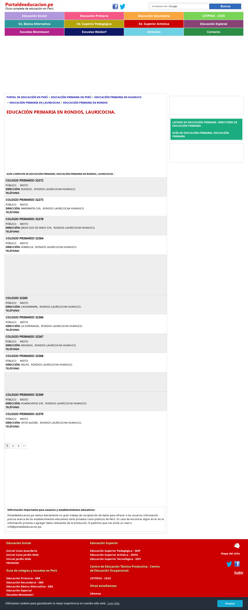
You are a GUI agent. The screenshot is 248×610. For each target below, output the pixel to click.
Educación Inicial (34, 16)
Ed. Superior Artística (154, 24)
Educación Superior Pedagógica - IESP (115, 550)
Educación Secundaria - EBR (25, 582)
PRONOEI (12, 563)
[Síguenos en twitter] (229, 564)
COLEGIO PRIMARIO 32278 (24, 219)
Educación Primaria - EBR (23, 578)
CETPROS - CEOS (213, 16)
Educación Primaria (94, 16)
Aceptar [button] (230, 603)
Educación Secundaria (154, 16)
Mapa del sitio (230, 553)
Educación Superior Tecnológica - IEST (115, 559)
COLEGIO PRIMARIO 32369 (24, 395)
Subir (238, 572)
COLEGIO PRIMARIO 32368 (24, 356)
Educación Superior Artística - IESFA (114, 554)
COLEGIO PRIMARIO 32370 (24, 414)
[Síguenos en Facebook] (115, 6)
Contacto (213, 32)
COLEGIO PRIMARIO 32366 (24, 317)
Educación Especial (213, 24)
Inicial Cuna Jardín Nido (22, 554)
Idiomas (95, 593)
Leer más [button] (113, 603)
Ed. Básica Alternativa (34, 24)
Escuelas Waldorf (94, 32)
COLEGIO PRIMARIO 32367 (24, 337)
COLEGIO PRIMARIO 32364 (24, 238)
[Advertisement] (113, 63)
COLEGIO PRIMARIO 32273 (24, 200)
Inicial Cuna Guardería (21, 550)
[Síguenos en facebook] (237, 564)
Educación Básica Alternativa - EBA (29, 586)
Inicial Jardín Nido (18, 559)
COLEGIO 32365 (17, 298)
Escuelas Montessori (34, 32)
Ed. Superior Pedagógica (94, 24)
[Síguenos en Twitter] (122, 6)
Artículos (153, 32)
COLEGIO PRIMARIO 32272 (24, 180)
